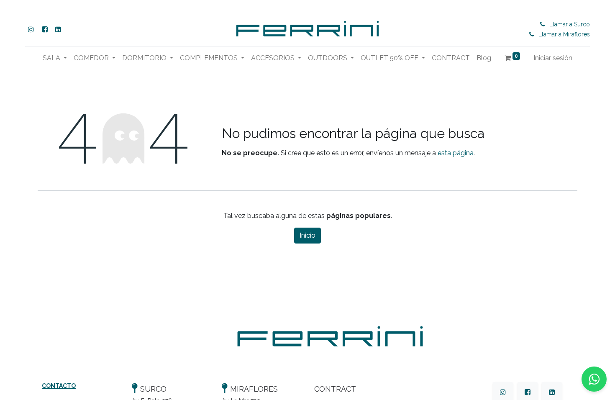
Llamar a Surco (569, 24)
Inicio (307, 235)
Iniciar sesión (552, 58)
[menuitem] (450, 58)
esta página (456, 153)
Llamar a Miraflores (564, 34)
